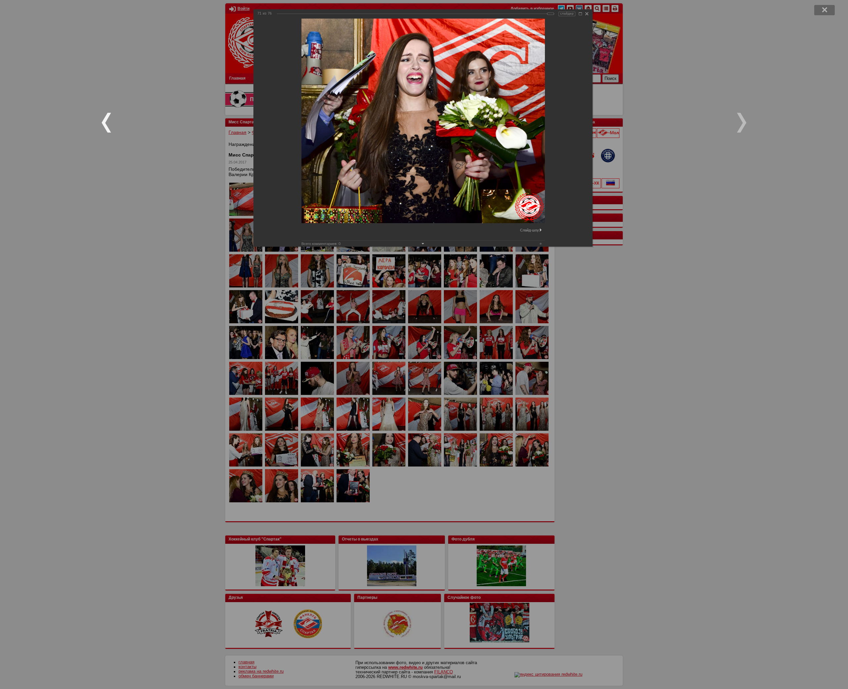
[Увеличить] (580, 14)
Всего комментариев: (321, 244)
